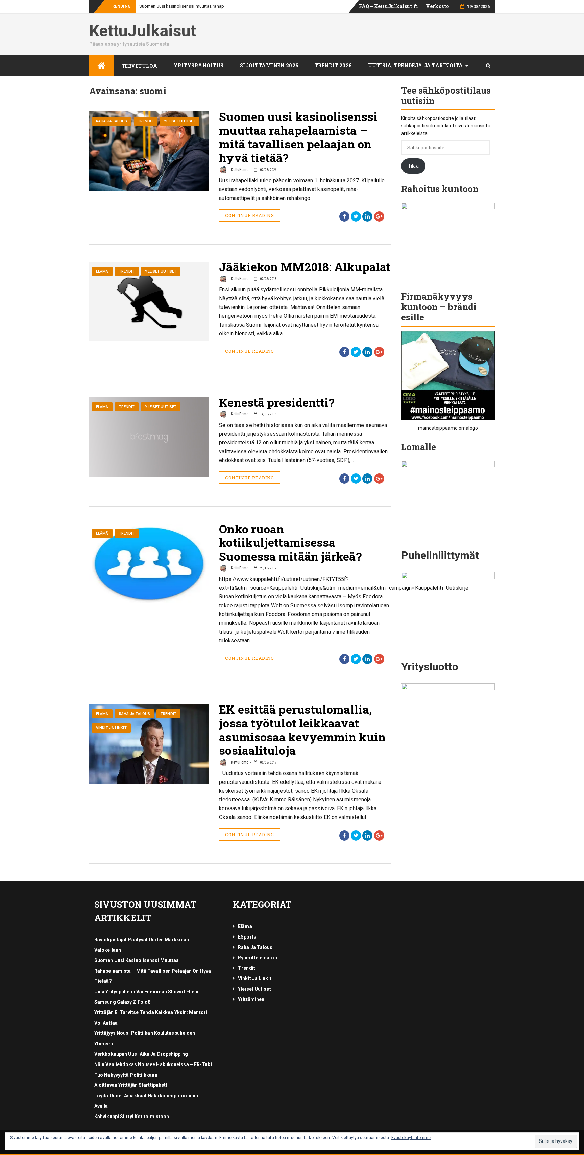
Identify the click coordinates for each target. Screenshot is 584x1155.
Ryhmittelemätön (257, 957)
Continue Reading (249, 215)
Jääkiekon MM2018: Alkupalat (304, 266)
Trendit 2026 (333, 65)
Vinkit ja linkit (111, 728)
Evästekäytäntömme (411, 1137)
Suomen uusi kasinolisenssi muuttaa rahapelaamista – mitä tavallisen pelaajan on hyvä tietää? (298, 137)
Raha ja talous (111, 121)
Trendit (146, 121)
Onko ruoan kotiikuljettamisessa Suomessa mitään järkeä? (290, 542)
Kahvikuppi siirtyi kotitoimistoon (131, 1116)
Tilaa (413, 166)
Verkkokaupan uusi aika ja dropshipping (141, 1054)
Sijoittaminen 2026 (269, 65)
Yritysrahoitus (199, 65)
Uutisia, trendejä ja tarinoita (415, 65)
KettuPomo (239, 169)
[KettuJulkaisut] (101, 65)
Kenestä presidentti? (276, 402)
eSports (247, 937)
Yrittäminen (251, 999)
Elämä (102, 271)
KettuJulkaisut (142, 31)
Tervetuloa (139, 65)
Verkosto (437, 6)
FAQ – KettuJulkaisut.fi (388, 6)
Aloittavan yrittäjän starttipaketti (131, 1085)
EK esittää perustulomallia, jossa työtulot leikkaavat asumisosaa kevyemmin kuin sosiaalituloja (302, 729)
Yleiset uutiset (179, 121)
